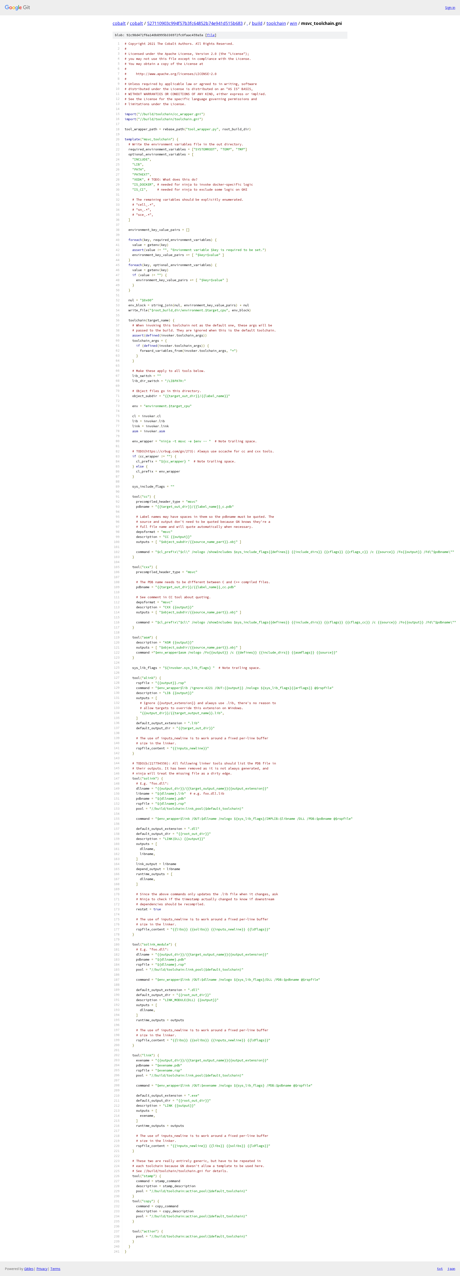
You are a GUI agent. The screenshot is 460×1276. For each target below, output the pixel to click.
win (293, 23)
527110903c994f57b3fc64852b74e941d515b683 (195, 23)
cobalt (119, 23)
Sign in (450, 7)
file (211, 35)
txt (440, 1268)
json (451, 1268)
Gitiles (29, 1268)
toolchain (276, 23)
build (257, 23)
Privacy (41, 1268)
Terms (55, 1268)
